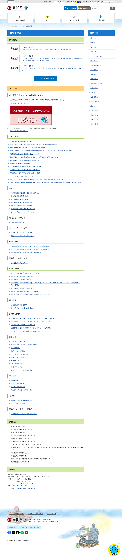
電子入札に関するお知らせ (19, 131)
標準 (72, 1)
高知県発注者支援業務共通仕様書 (21, 205)
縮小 (99, 1)
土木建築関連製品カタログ (19, 263)
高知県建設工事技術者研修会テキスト (23, 209)
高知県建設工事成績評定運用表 (21, 279)
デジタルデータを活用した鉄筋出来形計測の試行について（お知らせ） (34, 318)
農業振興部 (94, 79)
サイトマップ (51, 514)
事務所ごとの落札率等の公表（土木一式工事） (26, 173)
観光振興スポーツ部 (97, 74)
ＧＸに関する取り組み (18, 403)
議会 (92, 106)
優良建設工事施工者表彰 (19, 305)
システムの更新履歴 (17, 383)
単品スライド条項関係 (18, 351)
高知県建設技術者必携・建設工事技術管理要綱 (26, 193)
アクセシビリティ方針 (35, 514)
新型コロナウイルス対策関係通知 (21, 370)
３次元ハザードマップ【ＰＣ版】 (21, 232)
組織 (15, 26)
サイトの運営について (16, 514)
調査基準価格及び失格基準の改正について (24, 154)
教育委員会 (94, 110)
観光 (47, 20)
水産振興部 (94, 88)
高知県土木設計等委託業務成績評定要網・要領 (26, 273)
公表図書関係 (15, 348)
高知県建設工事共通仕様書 (19, 196)
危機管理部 (94, 47)
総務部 (92, 42)
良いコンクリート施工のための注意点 (23, 325)
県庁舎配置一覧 (13, 527)
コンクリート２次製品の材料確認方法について (26, 331)
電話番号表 (23, 527)
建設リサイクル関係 (17, 357)
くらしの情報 (20, 20)
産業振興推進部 (95, 65)
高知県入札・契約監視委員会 (20, 163)
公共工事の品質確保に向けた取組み (22, 176)
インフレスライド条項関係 (19, 354)
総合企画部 (94, 38)
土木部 (20, 26)
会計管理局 (94, 97)
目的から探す (71, 8)
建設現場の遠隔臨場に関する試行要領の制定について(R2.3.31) (31, 328)
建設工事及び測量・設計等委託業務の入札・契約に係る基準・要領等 (33, 144)
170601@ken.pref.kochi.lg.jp (27, 488)
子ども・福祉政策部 (97, 56)
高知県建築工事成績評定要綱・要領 (22, 288)
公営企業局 (94, 124)
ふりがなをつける (47, 1)
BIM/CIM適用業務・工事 (18, 364)
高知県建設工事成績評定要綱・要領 (22, 276)
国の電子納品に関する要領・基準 (21, 390)
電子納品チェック (16, 380)
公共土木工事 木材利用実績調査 (21, 400)
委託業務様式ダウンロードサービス (22, 202)
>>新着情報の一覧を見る (45, 78)
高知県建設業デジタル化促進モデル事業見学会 (26, 252)
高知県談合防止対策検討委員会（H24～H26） (26, 166)
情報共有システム (16, 367)
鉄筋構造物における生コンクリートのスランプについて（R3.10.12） (33, 321)
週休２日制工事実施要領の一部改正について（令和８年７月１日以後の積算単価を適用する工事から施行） (46, 182)
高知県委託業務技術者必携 (19, 199)
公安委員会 (94, 119)
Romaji (62, 1)
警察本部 (93, 115)
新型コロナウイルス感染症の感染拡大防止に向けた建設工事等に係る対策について (38, 179)
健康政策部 (94, 51)
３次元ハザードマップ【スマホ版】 (22, 236)
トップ (9, 26)
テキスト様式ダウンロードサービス (22, 212)
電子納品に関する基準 (18, 387)
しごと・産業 (74, 20)
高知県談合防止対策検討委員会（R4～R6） (25, 170)
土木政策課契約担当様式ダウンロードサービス (26, 141)
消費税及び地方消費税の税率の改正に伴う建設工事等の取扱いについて (34, 157)
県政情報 (102, 20)
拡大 (91, 1)
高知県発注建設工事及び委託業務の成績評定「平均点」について (31, 294)
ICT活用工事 (15, 360)
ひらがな (56, 1)
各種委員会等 (94, 101)
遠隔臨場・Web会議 (17, 222)
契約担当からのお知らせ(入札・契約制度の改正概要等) (28, 147)
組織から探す (85, 8)
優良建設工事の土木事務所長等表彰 (22, 308)
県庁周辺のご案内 (35, 527)
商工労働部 (94, 70)
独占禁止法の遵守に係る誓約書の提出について (26, 160)
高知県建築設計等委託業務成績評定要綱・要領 (26, 291)
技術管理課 (28, 26)
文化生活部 (94, 61)
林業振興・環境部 (96, 83)
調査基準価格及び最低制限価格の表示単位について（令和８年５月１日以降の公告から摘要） (41, 150)
